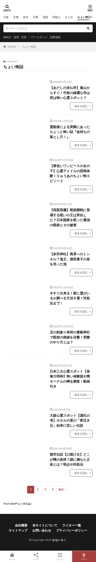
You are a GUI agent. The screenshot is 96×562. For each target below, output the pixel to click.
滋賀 (45, 17)
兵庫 (35, 17)
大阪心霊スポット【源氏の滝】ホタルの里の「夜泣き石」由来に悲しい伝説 (70, 420)
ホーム (12, 559)
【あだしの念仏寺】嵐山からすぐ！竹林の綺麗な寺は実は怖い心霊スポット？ (70, 93)
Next (61, 489)
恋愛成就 (55, 37)
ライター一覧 (71, 525)
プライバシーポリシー (71, 530)
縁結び (7, 37)
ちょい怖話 (84, 17)
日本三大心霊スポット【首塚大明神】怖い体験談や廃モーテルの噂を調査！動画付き (70, 378)
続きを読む (81, 106)
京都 (16, 17)
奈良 (25, 17)
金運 (16, 37)
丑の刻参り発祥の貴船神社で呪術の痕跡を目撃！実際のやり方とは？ (70, 337)
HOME (12, 46)
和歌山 (56, 17)
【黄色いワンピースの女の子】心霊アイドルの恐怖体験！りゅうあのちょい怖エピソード (70, 173)
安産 (24, 37)
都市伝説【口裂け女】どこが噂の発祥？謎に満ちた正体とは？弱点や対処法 (70, 459)
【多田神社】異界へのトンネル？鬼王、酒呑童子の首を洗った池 (70, 259)
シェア (36, 559)
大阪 (6, 17)
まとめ (69, 17)
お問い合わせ (41, 530)
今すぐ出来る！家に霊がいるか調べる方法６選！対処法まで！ (70, 298)
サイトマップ (18, 530)
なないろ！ (59, 540)
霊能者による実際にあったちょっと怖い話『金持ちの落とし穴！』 (70, 132)
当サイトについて (44, 525)
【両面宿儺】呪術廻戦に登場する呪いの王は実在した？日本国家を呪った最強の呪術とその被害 (70, 217)
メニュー (60, 559)
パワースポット (38, 37)
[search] (88, 28)
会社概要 (21, 525)
